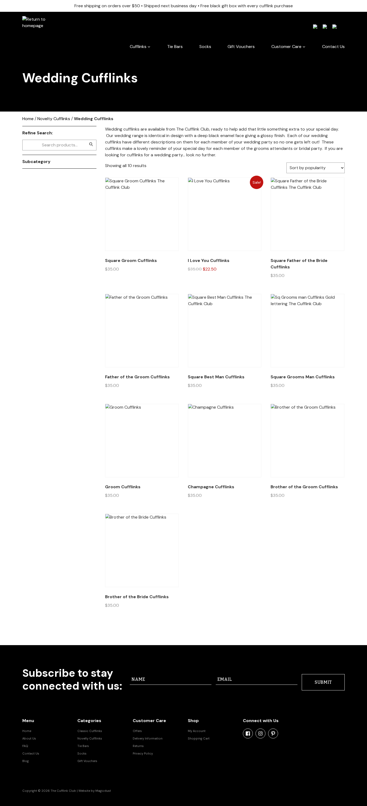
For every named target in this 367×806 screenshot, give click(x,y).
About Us (29, 738)
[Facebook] (248, 733)
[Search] (91, 144)
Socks (205, 46)
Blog (25, 761)
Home (28, 118)
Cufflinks (138, 46)
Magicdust (103, 791)
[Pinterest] (273, 733)
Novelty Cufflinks (53, 118)
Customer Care (286, 46)
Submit (323, 682)
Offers (137, 731)
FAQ (25, 746)
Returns (138, 746)
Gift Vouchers (241, 46)
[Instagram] (260, 733)
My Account (197, 731)
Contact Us (333, 46)
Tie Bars (175, 46)
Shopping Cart (199, 738)
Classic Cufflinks (89, 731)
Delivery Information (148, 738)
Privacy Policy (143, 753)
